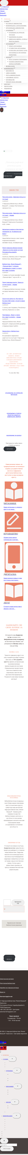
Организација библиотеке (15, 28)
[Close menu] (0, 1051)
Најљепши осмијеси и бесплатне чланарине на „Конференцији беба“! (13, 231)
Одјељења (9, 1071)
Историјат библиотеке (14, 23)
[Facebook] (1, 92)
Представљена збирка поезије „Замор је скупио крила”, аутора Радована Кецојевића (12, 250)
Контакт (7, 84)
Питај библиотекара (13, 75)
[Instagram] (3, 92)
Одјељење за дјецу (15, 37)
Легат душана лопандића (18, 59)
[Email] (7, 92)
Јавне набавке (11, 73)
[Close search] (4, 1141)
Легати (8, 1102)
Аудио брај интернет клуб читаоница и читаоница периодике (18, 52)
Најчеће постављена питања (9, 988)
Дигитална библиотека (7, 983)
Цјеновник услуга (12, 77)
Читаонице (10, 1086)
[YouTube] (5, 92)
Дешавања (8, 88)
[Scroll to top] (1, 1048)
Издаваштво (10, 79)
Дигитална (8, 86)
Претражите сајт (18, 902)
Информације (7, 1116)
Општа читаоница (15, 46)
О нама (5, 1059)
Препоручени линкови (13, 82)
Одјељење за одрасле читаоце (16, 33)
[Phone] (9, 92)
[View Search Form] (4, 3)
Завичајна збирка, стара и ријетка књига (18, 40)
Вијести (2, 992)
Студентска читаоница (17, 48)
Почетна (7, 19)
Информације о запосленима (16, 25)
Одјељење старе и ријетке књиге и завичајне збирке (14, 415)
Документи (10, 70)
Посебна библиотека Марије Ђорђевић (16, 63)
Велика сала (10, 66)
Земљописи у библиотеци (10, 331)
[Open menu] (1, 109)
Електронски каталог (7, 979)
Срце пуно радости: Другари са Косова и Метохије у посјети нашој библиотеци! (13, 301)
